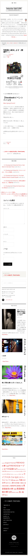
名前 (5, 227)
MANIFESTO (6, 518)
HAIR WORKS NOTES (8, 512)
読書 (17, 492)
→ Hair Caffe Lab (8, 299)
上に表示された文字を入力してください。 (12, 253)
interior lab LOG (14, 9)
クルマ (18, 471)
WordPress (8, 471)
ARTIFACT (6, 524)
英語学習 (14, 492)
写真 (8, 57)
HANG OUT (9, 55)
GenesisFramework (21, 469)
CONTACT (6, 528)
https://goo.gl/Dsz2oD (9, 103)
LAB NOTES (6, 514)
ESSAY (5, 522)
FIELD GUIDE (6, 510)
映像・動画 (20, 483)
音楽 (6, 495)
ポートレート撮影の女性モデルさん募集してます (21, 312)
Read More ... (5, 334)
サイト (5, 241)
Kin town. (25, 436)
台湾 (5, 483)
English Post (10, 463)
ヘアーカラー (15, 474)
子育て (10, 483)
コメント (6, 208)
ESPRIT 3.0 (6, 516)
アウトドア (13, 471)
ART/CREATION (7, 520)
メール (5, 234)
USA (4, 471)
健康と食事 (16, 480)
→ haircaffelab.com (14, 546)
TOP (4, 507)
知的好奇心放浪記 (16, 486)
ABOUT (5, 530)
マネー (20, 474)
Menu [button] (15, 2)
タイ (11, 474)
